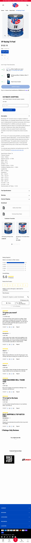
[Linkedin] (12, 537)
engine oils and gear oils (17, 150)
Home (2, 10)
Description (4, 116)
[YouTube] (15, 537)
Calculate (9, 109)
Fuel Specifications (6, 190)
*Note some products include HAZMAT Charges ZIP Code (13, 100)
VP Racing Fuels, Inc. (7, 534)
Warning (3, 195)
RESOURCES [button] (4, 521)
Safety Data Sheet (17, 207)
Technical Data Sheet (17, 214)
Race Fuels (12, 10)
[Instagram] (10, 537)
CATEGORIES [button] (4, 517)
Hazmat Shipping (5, 199)
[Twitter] (4, 537)
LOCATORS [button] (3, 526)
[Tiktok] (7, 537)
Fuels (6, 10)
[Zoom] (5, 36)
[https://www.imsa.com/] (17, 459)
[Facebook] (1, 537)
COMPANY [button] (3, 508)
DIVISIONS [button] (3, 512)
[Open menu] (3, 5)
